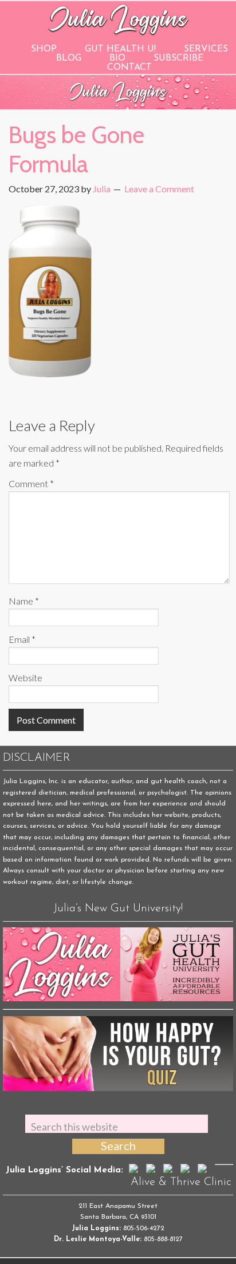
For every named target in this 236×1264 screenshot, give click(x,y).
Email (22, 639)
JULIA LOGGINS (118, 18)
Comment (31, 483)
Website (25, 677)
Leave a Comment (159, 188)
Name (24, 600)
